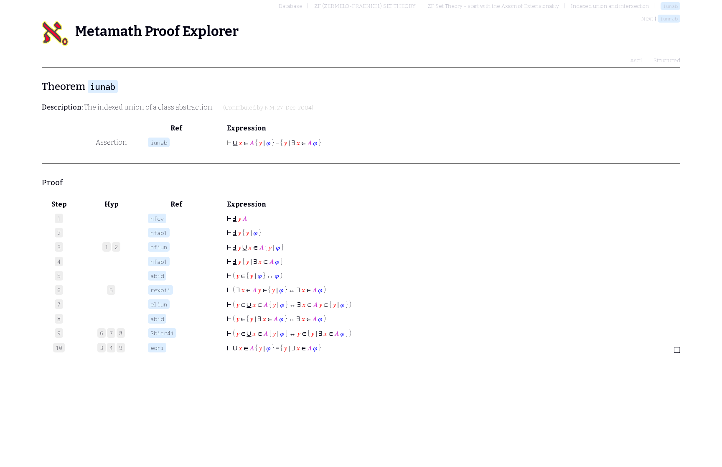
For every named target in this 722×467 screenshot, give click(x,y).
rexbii (160, 289)
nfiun (158, 246)
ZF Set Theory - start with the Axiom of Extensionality (493, 6)
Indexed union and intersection (610, 6)
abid (157, 275)
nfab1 (158, 232)
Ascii (636, 60)
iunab (670, 6)
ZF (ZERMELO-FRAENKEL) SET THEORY (365, 6)
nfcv (157, 218)
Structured (666, 60)
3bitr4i (162, 333)
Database (290, 6)
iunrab (669, 18)
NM (269, 108)
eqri (157, 347)
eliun (158, 304)
